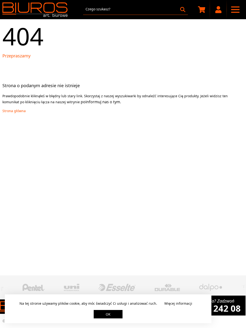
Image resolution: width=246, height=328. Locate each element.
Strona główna (14, 111)
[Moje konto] (218, 9)
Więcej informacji (178, 303)
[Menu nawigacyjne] (235, 9)
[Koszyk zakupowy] (201, 9)
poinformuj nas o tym (100, 101)
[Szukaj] (182, 9)
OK (108, 314)
